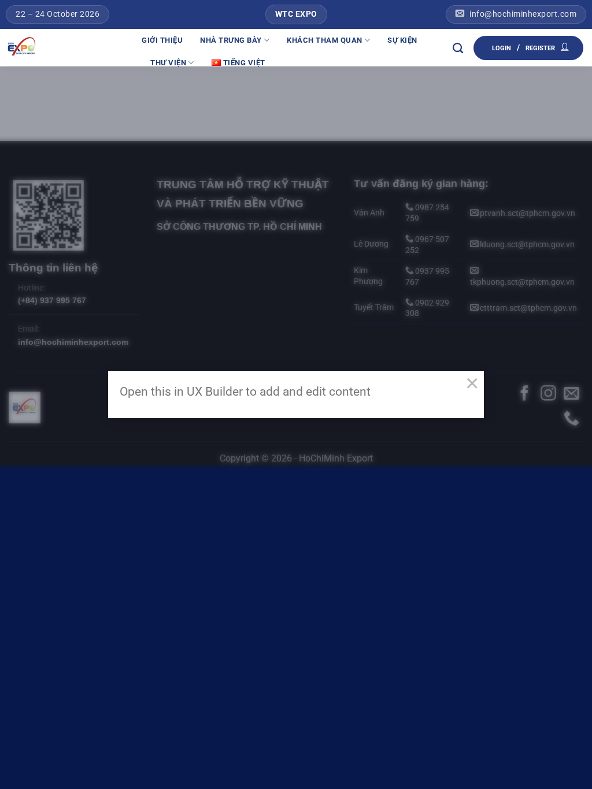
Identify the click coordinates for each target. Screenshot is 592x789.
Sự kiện (402, 40)
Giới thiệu (162, 40)
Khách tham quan (324, 40)
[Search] (458, 48)
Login (501, 48)
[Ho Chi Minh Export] (66, 47)
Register (540, 48)
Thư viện (168, 62)
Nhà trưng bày (231, 40)
